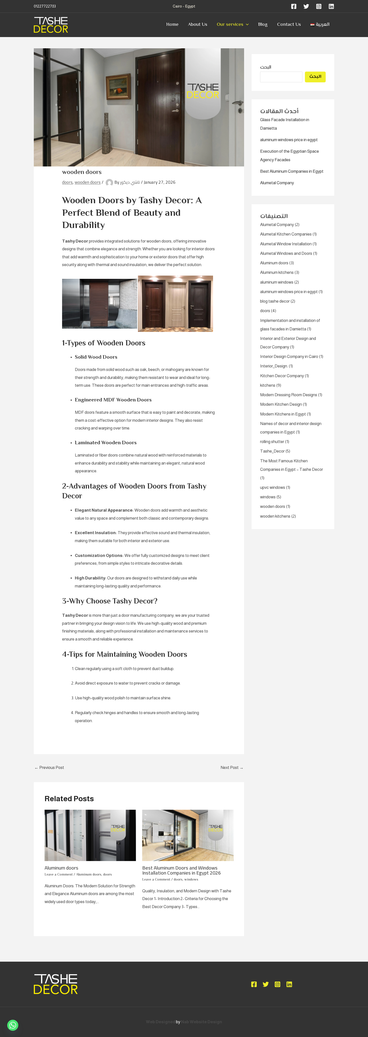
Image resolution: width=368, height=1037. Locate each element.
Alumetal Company (277, 182)
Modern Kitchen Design (281, 404)
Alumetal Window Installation (286, 244)
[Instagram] (319, 6)
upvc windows (272, 487)
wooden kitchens (275, 516)
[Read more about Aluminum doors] (90, 835)
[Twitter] (306, 6)
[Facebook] (294, 6)
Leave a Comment (59, 875)
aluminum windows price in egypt (289, 139)
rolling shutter (272, 441)
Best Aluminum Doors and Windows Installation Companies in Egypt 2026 (181, 870)
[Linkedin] (331, 6)
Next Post (232, 767)
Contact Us (289, 24)
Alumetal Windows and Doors (286, 253)
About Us (197, 24)
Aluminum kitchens (277, 272)
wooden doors (88, 182)
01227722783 (45, 6)
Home (172, 24)
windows (191, 880)
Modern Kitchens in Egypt (283, 414)
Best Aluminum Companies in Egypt (291, 171)
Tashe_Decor (272, 451)
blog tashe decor (275, 301)
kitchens (267, 385)
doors (67, 182)
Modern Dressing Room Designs (288, 394)
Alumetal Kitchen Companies (286, 234)
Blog (263, 24)
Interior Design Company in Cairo (289, 356)
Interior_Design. (274, 366)
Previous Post (49, 767)
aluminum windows (276, 282)
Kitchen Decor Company (282, 375)
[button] (246, 25)
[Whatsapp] (12, 1025)
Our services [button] (230, 24)
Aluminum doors (61, 867)
